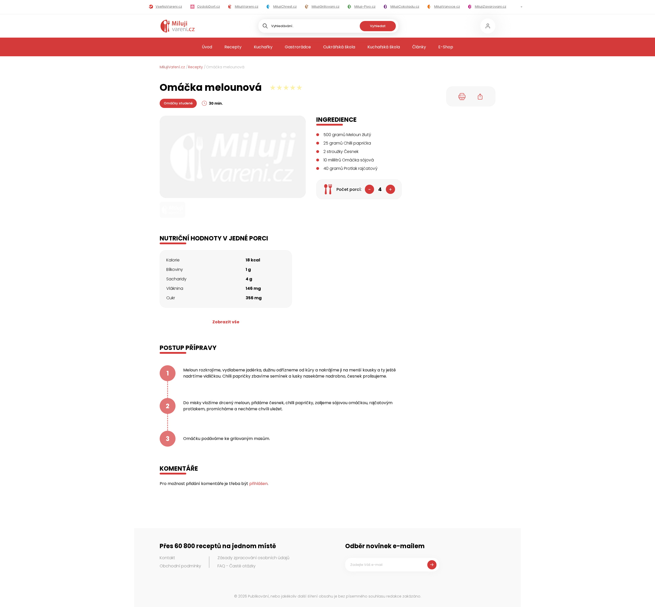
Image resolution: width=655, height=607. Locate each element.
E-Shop (445, 47)
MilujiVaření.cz (172, 67)
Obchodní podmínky (180, 566)
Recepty (233, 47)
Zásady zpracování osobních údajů (253, 558)
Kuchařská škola (383, 47)
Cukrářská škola (339, 47)
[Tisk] (462, 96)
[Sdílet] (480, 96)
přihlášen (258, 484)
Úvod (207, 47)
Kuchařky (263, 47)
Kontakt (167, 558)
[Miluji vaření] (177, 26)
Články (419, 47)
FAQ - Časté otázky (236, 566)
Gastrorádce (298, 47)
